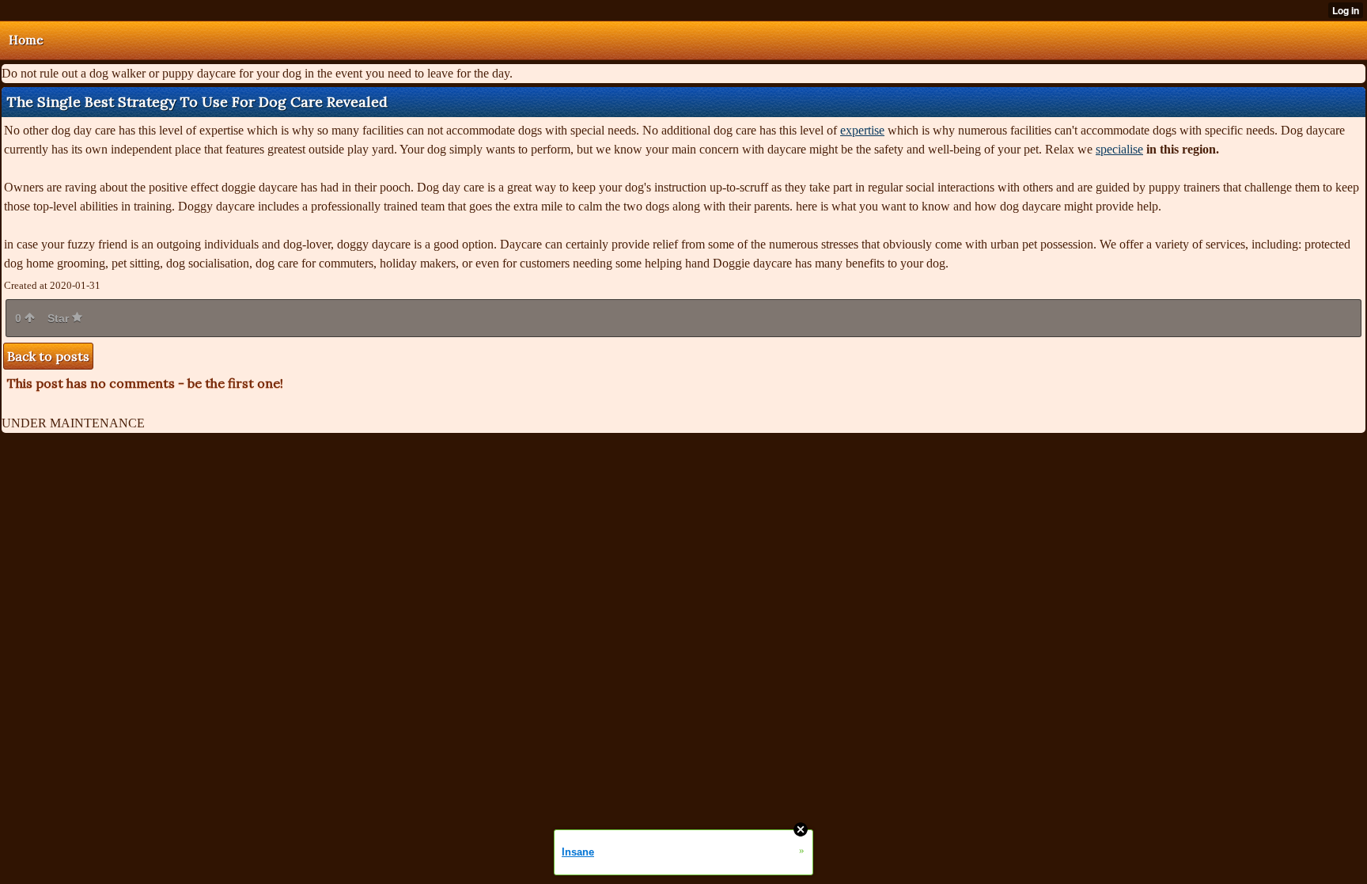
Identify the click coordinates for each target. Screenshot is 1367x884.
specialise (1119, 149)
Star (59, 318)
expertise (862, 130)
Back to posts (48, 356)
